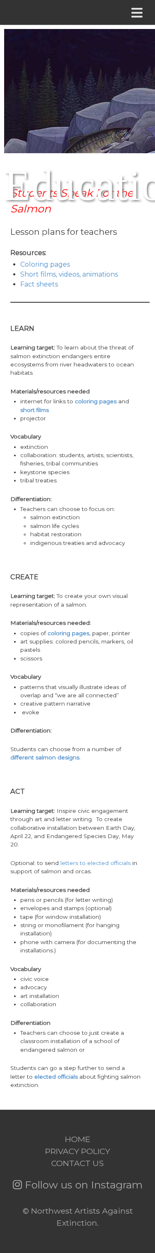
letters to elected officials (95, 863)
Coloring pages (45, 264)
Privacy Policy (77, 1151)
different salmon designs (44, 757)
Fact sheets (39, 284)
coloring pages (96, 401)
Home (78, 1139)
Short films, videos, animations (69, 274)
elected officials (56, 1076)
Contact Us (77, 1163)
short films (34, 410)
